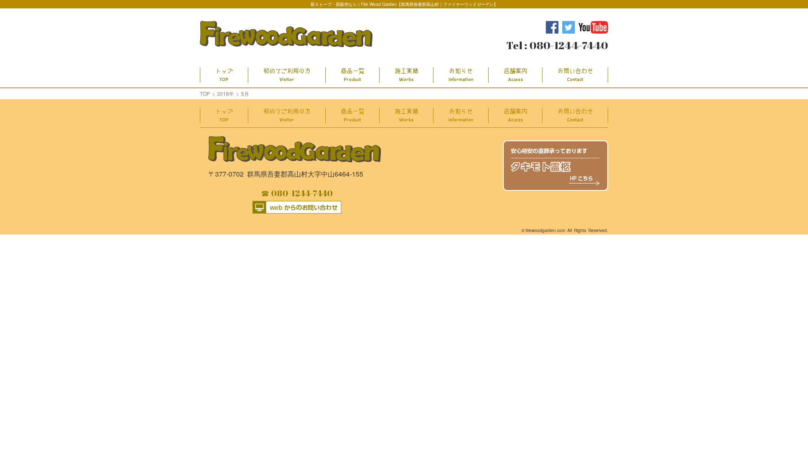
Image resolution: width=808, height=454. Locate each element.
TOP (205, 93)
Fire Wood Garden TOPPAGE (286, 34)
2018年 (225, 93)
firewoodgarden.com (545, 230)
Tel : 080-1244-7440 (557, 45)
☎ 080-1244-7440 (297, 193)
